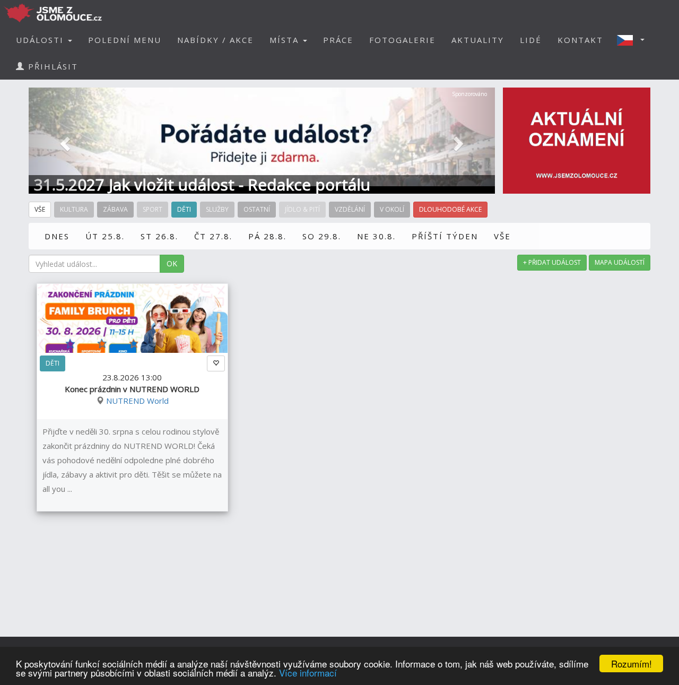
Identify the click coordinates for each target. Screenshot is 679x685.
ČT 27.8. (213, 236)
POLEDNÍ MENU (124, 39)
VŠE (502, 236)
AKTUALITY (477, 39)
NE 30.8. (376, 236)
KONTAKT (580, 39)
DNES (57, 236)
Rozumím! (631, 663)
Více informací (308, 672)
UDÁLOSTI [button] (41, 39)
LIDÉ (531, 39)
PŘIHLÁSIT (51, 66)
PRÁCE (338, 39)
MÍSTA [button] (285, 39)
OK (172, 263)
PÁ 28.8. (267, 236)
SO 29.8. (321, 236)
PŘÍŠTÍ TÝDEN (445, 236)
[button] (634, 40)
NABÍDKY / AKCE (215, 39)
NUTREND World (137, 400)
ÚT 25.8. (105, 236)
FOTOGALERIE (402, 39)
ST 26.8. (159, 236)
